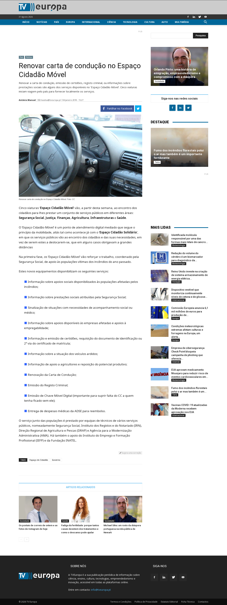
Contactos (203, 601)
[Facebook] (188, 16)
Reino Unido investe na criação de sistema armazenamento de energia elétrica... (189, 275)
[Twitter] (199, 16)
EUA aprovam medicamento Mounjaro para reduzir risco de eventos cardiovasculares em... (189, 373)
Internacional (91, 22)
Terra (157, 162)
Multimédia (182, 22)
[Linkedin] (193, 16)
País (56, 22)
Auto (165, 22)
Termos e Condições (120, 601)
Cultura (149, 22)
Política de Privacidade (146, 601)
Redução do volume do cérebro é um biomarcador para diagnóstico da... (187, 257)
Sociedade (24, 521)
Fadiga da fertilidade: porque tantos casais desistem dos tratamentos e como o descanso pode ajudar (80, 529)
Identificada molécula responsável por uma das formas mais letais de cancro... (189, 239)
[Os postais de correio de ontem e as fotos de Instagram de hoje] (38, 509)
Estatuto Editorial (169, 601)
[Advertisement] (80, 41)
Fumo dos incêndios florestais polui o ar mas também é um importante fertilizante (179, 154)
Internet (176, 362)
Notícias (42, 22)
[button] (205, 22)
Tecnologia (130, 22)
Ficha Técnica (188, 601)
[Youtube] (205, 16)
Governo (56, 460)
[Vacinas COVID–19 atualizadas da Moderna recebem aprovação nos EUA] (159, 409)
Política (29, 57)
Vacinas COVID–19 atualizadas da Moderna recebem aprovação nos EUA (189, 409)
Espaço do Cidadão (39, 460)
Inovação (176, 282)
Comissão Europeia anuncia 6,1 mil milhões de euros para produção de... (189, 311)
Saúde (65, 521)
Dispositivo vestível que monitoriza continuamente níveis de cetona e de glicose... (189, 293)
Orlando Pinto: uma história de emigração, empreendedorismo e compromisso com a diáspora (177, 73)
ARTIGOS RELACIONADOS (80, 487)
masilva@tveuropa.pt (51, 100)
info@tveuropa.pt (101, 589)
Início (25, 22)
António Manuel (27, 100)
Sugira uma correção (131, 452)
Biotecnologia (178, 245)
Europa (70, 22)
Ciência (111, 22)
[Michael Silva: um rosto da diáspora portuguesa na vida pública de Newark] (123, 509)
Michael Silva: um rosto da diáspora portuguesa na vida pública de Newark (122, 529)
